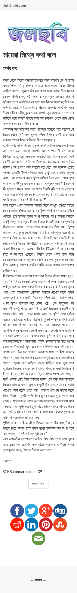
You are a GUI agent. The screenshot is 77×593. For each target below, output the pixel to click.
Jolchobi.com (14, 5)
